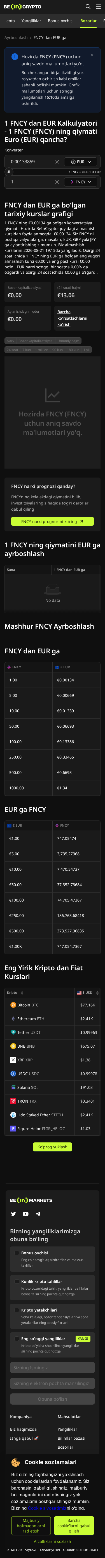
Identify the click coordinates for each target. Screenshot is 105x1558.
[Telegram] (38, 1214)
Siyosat (31, 1549)
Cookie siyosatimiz (47, 1508)
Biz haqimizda (23, 1429)
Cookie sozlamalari (80, 1549)
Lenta (9, 20)
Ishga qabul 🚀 (24, 1438)
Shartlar (14, 1549)
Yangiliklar (31, 20)
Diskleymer (50, 1549)
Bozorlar (88, 20)
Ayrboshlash (16, 37)
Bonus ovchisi (61, 20)
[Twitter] (13, 1214)
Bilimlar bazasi (71, 1438)
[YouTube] (25, 1214)
